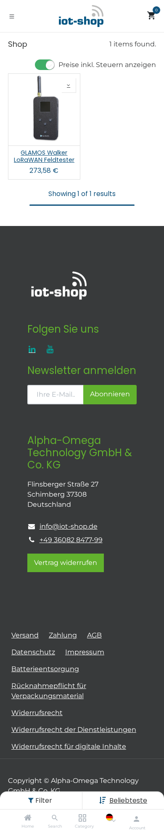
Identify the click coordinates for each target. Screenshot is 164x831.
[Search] (55, 818)
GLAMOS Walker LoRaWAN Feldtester (44, 156)
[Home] (28, 818)
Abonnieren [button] (110, 394)
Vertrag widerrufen (65, 563)
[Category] (82, 818)
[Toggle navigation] (12, 16)
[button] (128, 800)
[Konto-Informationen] (136, 819)
